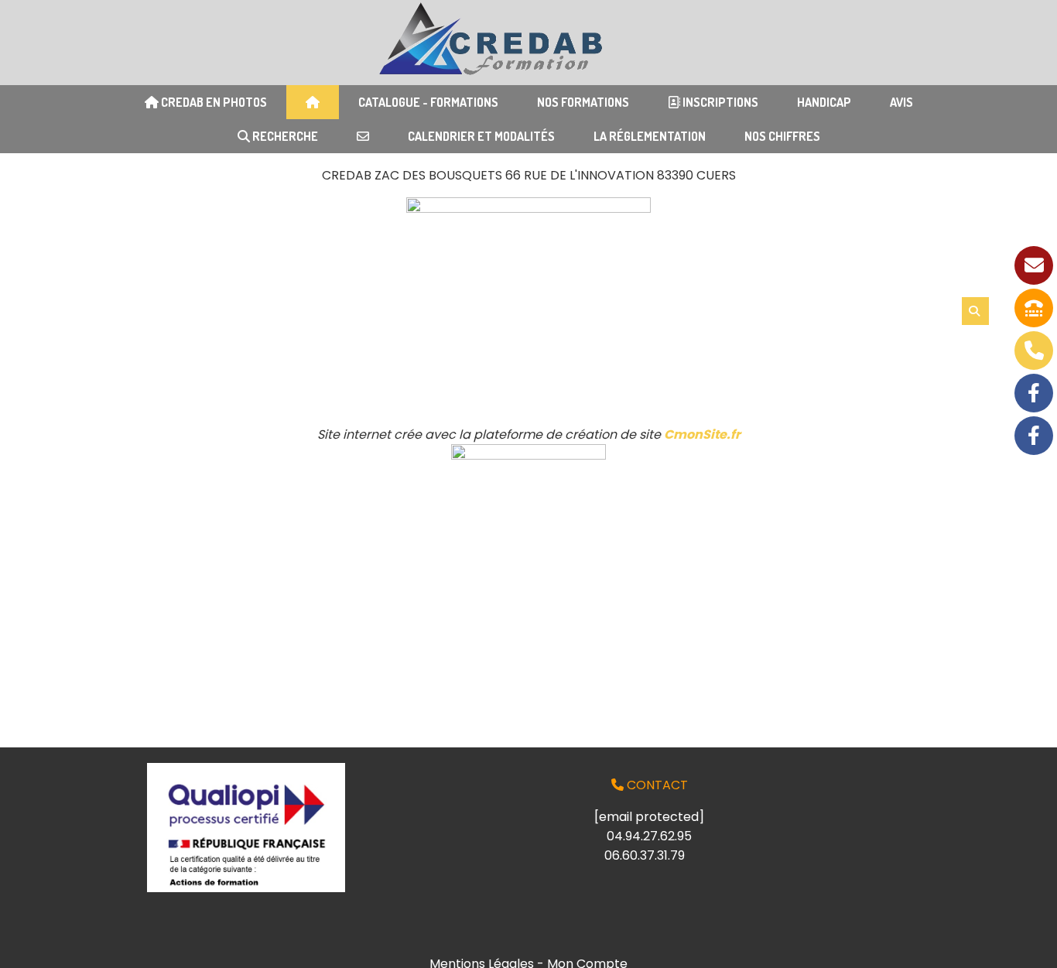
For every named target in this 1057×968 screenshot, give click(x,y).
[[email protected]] (1033, 265)
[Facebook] (1033, 393)
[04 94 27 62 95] (1033, 308)
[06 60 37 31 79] (1033, 350)
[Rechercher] (975, 311)
